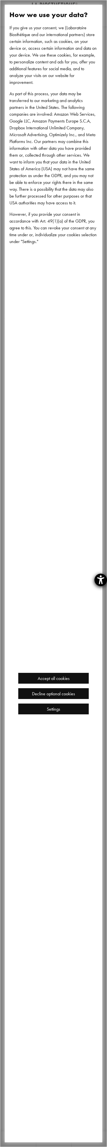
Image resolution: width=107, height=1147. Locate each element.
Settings (53, 709)
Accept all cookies (54, 678)
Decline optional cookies (53, 693)
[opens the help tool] (100, 580)
